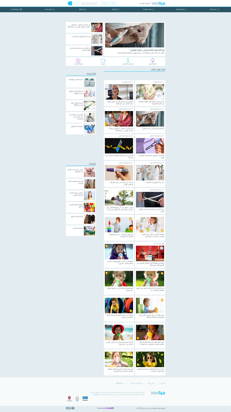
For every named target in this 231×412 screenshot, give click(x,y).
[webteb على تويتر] (67, 408)
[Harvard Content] (69, 399)
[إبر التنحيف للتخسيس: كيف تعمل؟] (134, 35)
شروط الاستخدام (136, 383)
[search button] (70, 3)
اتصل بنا (162, 383)
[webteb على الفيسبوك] (73, 408)
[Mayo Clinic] (77, 399)
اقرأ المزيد (96, 394)
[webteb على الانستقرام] (70, 408)
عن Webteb (120, 383)
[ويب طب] (158, 4)
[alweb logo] (109, 408)
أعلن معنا (151, 383)
